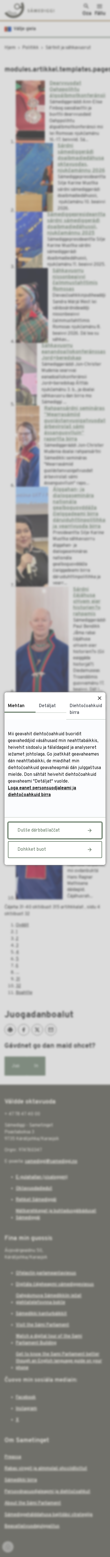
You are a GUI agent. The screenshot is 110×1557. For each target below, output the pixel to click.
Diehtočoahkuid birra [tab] (86, 709)
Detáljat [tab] (47, 706)
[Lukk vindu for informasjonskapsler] (99, 698)
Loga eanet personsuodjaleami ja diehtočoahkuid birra (42, 791)
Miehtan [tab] (16, 706)
